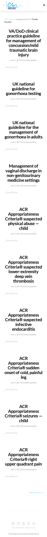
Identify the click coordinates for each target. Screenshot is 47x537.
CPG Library (9, 19)
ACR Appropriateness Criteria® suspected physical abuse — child (23, 219)
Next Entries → (36, 492)
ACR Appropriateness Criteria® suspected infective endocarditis (23, 320)
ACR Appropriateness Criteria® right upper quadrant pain (23, 456)
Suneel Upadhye (30, 60)
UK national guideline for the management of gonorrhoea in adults (23, 129)
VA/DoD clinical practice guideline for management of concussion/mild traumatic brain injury (23, 42)
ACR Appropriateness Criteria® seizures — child (23, 413)
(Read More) (12, 67)
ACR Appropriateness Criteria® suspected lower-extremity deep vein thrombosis (23, 269)
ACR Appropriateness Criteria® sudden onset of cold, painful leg (23, 368)
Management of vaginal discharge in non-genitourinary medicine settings (23, 173)
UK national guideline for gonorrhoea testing (23, 88)
